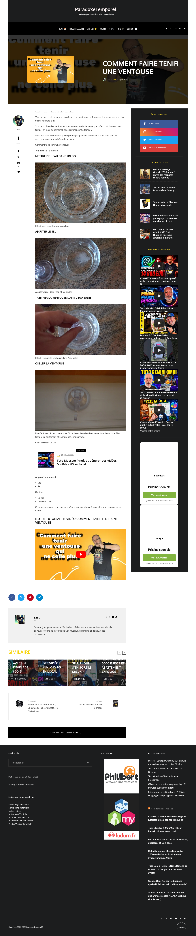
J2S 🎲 (103, 28)
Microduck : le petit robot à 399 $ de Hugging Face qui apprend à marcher (163, 233)
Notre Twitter (14, 811)
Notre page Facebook (18, 804)
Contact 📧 (132, 28)
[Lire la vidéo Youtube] (80, 554)
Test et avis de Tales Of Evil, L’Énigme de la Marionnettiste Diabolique (43, 706)
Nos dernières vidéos (162, 809)
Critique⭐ (92, 28)
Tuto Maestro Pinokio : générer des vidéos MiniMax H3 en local (87, 462)
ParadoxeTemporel (95, 9)
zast (108, 79)
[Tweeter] (18, 157)
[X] (170, 28)
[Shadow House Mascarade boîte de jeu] (145, 204)
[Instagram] (175, 28)
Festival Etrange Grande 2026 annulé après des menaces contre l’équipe (164, 173)
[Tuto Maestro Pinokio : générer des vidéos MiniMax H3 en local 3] (46, 460)
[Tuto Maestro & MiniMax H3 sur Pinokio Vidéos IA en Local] (159, 296)
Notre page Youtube (17, 814)
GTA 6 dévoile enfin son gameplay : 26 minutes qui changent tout (165, 218)
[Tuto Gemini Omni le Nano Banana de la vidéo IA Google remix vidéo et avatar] (159, 380)
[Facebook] (166, 28)
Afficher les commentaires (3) (65, 733)
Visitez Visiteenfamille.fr (20, 823)
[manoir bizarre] (145, 189)
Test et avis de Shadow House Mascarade (165, 203)
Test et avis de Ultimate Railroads (90, 704)
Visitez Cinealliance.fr (18, 817)
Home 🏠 (62, 28)
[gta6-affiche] (145, 218)
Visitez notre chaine (150, 430)
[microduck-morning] (145, 234)
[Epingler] (30, 597)
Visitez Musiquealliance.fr (20, 820)
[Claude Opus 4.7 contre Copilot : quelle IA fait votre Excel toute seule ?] (159, 410)
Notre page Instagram (18, 807)
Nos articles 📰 (77, 28)
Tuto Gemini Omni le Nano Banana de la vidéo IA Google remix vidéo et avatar (167, 869)
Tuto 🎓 (120, 28)
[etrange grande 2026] (145, 174)
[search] (88, 762)
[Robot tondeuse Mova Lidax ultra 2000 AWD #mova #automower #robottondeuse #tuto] (159, 350)
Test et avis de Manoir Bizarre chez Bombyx (164, 189)
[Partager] (18, 151)
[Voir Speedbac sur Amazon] (159, 458)
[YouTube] (180, 28)
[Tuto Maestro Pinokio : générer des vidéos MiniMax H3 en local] (52, 673)
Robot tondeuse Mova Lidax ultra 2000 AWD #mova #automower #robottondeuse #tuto (165, 854)
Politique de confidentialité (21, 784)
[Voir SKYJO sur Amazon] (159, 521)
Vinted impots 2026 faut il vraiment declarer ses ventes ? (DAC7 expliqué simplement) (167, 896)
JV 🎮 (111, 28)
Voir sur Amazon (159, 495)
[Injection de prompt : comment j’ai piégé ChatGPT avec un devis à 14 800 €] (23, 673)
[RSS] (180, 918)
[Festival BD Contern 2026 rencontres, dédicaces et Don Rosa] (159, 323)
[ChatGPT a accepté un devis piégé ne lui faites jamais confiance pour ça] (159, 266)
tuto (114, 79)
